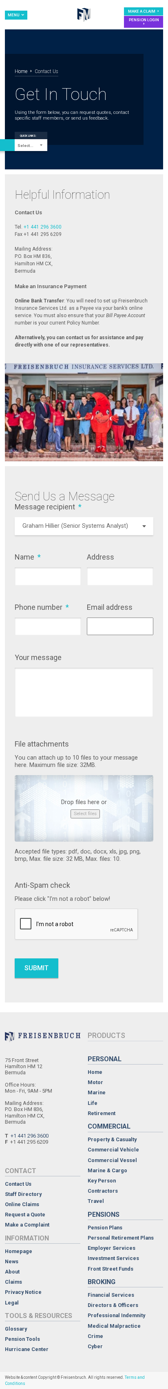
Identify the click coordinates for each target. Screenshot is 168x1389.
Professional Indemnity (116, 1315)
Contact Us (18, 1184)
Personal (105, 1059)
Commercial (109, 1126)
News (11, 1262)
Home (21, 71)
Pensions (103, 1214)
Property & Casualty (112, 1139)
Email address (110, 607)
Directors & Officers (113, 1305)
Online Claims (22, 1204)
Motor (95, 1082)
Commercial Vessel (112, 1160)
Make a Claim (142, 11)
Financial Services (111, 1295)
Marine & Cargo (107, 1170)
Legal (12, 1303)
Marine (97, 1093)
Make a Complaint (27, 1225)
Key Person (102, 1181)
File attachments (42, 744)
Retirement (101, 1113)
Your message (38, 657)
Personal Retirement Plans (121, 1238)
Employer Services (111, 1248)
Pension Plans (105, 1228)
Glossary (16, 1329)
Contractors (103, 1191)
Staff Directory (23, 1194)
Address (100, 557)
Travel (96, 1201)
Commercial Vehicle (113, 1150)
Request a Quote (25, 1215)
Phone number (42, 607)
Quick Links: (28, 136)
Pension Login (144, 20)
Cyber (95, 1346)
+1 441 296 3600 (43, 227)
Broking (101, 1282)
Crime (95, 1336)
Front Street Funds (110, 1269)
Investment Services (113, 1258)
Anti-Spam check (42, 885)
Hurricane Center (27, 1349)
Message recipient (48, 506)
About (12, 1272)
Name (28, 557)
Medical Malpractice (114, 1326)
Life (92, 1103)
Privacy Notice (23, 1292)
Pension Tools (22, 1339)
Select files (85, 813)
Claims (13, 1282)
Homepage (18, 1251)
